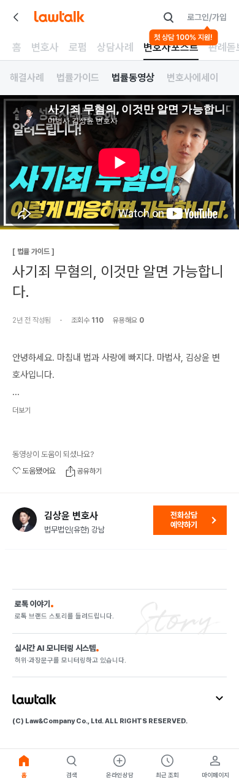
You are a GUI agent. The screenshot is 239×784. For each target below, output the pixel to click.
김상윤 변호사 (71, 516)
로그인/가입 (207, 17)
